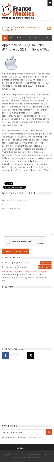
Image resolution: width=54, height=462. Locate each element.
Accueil (6, 27)
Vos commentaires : (12, 208)
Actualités (19, 27)
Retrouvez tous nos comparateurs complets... (26, 271)
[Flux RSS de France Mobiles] (49, 28)
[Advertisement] (27, 317)
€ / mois (22, 267)
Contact (20, 447)
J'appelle (6, 262)
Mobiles (23, 437)
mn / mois (24, 262)
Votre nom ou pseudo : (14, 200)
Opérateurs (37, 437)
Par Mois (33, 27)
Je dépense (8, 267)
